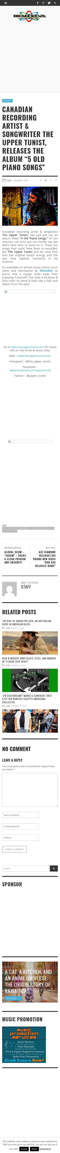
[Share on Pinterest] (56, 180)
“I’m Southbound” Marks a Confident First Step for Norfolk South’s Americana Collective (27, 699)
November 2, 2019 (21, 180)
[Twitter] (49, 3)
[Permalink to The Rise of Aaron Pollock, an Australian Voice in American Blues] (30, 643)
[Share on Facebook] (41, 180)
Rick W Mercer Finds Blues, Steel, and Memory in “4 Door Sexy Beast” (29, 660)
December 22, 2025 (18, 706)
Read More (45, 1148)
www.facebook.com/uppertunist (30, 370)
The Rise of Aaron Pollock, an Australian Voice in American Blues (26, 622)
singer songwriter (46, 528)
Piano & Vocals (31, 528)
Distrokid (46, 270)
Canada (21, 528)
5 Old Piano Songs (10, 528)
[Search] (5, 3)
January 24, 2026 (18, 665)
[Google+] (43, 3)
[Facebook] (38, 3)
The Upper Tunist (10, 531)
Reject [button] (34, 1149)
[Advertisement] (30, 57)
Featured (7, 100)
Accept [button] (24, 1149)
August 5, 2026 (17, 628)
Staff (8, 628)
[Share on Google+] (51, 180)
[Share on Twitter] (46, 180)
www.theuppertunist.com (27, 347)
